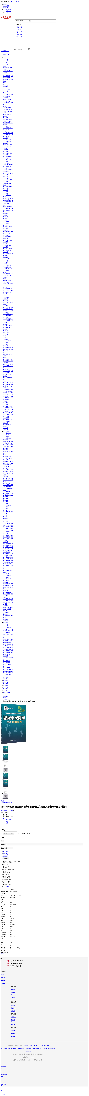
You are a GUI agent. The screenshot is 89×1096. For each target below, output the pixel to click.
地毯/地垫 (10, 478)
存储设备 (5, 605)
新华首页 (5, 677)
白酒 (12, 389)
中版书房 (5, 680)
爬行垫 (5, 672)
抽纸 (4, 470)
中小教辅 (8, 159)
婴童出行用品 (6, 662)
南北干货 (5, 369)
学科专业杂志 (8, 320)
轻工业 (5, 265)
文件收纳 (5, 458)
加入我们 (13, 1036)
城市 (7, 821)
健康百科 (5, 237)
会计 (7, 215)
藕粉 (8, 399)
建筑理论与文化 (7, 273)
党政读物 (5, 119)
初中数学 (5, 168)
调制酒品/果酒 (6, 389)
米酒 (10, 391)
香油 (12, 354)
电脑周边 (5, 582)
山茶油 (5, 356)
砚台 (8, 548)
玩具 (7, 624)
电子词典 (5, 518)
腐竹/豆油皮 (9, 374)
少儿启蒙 (5, 325)
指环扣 (8, 600)
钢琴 (10, 570)
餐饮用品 (8, 434)
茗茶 (7, 342)
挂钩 (7, 444)
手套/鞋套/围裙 (9, 464)
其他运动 (9, 250)
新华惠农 (5, 685)
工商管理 (9, 201)
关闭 (2, 840)
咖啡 (8, 394)
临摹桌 (6, 547)
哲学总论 (5, 101)
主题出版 (5, 678)
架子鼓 (7, 570)
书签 (6, 557)
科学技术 (5, 696)
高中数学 (10, 171)
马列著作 (10, 101)
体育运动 (5, 247)
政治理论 (5, 124)
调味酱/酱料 (9, 359)
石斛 (11, 419)
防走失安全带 (6, 664)
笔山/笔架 (9, 550)
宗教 (8, 102)
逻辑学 (5, 102)
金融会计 (8, 195)
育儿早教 (8, 223)
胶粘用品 (5, 553)
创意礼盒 (10, 495)
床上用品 (5, 478)
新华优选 (5, 682)
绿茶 (7, 382)
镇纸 (6, 550)
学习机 (5, 515)
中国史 (8, 94)
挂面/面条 (8, 366)
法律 (7, 91)
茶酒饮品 (10, 240)
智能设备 (5, 590)
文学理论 (5, 72)
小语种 (7, 176)
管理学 (9, 198)
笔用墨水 (10, 538)
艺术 (7, 62)
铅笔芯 (5, 540)
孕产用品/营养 (6, 661)
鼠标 (8, 585)
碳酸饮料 (7, 397)
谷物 (6, 399)
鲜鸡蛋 (5, 377)
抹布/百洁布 (9, 463)
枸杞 (4, 372)
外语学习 (8, 161)
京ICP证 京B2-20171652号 (30, 1045)
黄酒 (8, 391)
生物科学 (8, 290)
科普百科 (8, 141)
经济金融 (5, 300)
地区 (7, 823)
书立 (9, 562)
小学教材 (5, 166)
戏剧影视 (8, 79)
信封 (7, 527)
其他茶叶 (7, 386)
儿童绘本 (5, 149)
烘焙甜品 (5, 242)
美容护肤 (5, 228)
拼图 (8, 639)
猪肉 (7, 424)
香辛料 (11, 361)
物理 (12, 288)
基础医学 (5, 280)
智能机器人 (10, 592)
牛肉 (4, 424)
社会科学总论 (6, 128)
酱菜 (4, 359)
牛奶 (4, 402)
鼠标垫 (11, 585)
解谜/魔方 (9, 644)
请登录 (12, 1)
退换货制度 (13, 1017)
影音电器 (8, 577)
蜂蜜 (4, 421)
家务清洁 (5, 459)
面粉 (4, 349)
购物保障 (2, 974)
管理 (7, 191)
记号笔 (6, 538)
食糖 (8, 361)
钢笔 (8, 535)
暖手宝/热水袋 (6, 441)
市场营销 (5, 198)
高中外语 (5, 173)
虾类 (4, 428)
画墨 (8, 545)
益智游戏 (5, 153)
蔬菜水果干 (6, 406)
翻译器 (5, 592)
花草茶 (5, 384)
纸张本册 (8, 503)
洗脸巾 (7, 471)
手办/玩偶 (8, 657)
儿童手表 (9, 672)
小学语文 (10, 164)
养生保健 (5, 235)
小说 (7, 59)
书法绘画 (10, 153)
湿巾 (9, 470)
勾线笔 (9, 543)
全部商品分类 (5, 54)
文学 (7, 61)
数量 (4, 829)
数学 (9, 288)
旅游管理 (9, 200)
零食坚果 (5, 404)
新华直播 (5, 689)
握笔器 (7, 555)
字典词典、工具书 (7, 183)
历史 (7, 87)
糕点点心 (7, 409)
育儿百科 (5, 245)
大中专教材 (6, 178)
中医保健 (5, 498)
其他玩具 (7, 646)
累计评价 (5, 856)
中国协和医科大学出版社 (7, 810)
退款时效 (13, 1024)
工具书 (11, 310)
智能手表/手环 (6, 594)
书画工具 (8, 508)
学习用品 (8, 505)
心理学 (5, 310)
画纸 (10, 545)
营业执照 (28, 1051)
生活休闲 (5, 312)
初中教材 (10, 169)
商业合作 (13, 1030)
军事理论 (5, 123)
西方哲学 (10, 99)
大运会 (19, 29)
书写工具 (8, 506)
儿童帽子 (5, 632)
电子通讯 (9, 267)
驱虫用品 (10, 446)
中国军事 (10, 121)
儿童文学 (8, 139)
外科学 (10, 282)
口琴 (4, 570)
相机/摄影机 (6, 580)
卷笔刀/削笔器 (6, 560)
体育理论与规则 (7, 248)
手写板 (5, 565)
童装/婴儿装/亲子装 (8, 630)
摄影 (4, 76)
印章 (11, 548)
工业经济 (5, 208)
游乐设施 (9, 647)
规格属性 (5, 853)
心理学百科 (6, 114)
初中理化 (5, 169)
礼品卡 (5, 690)
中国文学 (10, 71)
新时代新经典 (6, 692)
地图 (6, 255)
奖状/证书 (10, 527)
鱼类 (7, 428)
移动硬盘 (9, 609)
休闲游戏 (10, 226)
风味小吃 (5, 364)
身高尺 (11, 671)
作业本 (6, 532)
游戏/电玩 (5, 619)
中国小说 (5, 67)
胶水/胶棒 (7, 558)
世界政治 (5, 121)
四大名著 (19, 36)
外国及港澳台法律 (7, 111)
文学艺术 (5, 295)
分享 (3, 801)
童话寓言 (10, 146)
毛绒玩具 (9, 649)
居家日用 (8, 433)
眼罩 (12, 441)
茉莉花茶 (10, 382)
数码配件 (5, 614)
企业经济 (8, 210)
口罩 (9, 451)
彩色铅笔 (5, 543)
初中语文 (10, 166)
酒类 (4, 387)
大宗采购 (13, 1033)
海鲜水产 (5, 426)
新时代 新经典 (6, 332)
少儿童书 (5, 324)
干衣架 (10, 444)
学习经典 (5, 334)
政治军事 (5, 118)
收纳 (4, 454)
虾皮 (7, 372)
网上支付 (13, 989)
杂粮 (4, 347)
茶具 (7, 485)
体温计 (6, 443)
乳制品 (5, 401)
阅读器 (5, 510)
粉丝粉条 (5, 371)
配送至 (5, 815)
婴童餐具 (5, 669)
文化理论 (5, 133)
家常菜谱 (5, 240)
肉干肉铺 (7, 407)
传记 (7, 64)
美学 (4, 104)
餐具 (12, 485)
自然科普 (5, 288)
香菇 (9, 371)
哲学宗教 (8, 89)
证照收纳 (10, 456)
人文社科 (5, 305)
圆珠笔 (8, 537)
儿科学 (7, 283)
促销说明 (3, 980)
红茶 (4, 382)
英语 (4, 176)
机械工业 (9, 265)
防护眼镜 (5, 451)
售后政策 (5, 855)
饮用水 (5, 394)
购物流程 (3, 977)
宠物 (4, 231)
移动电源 (5, 615)
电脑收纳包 (6, 587)
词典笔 (5, 520)
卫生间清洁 (6, 466)
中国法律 (10, 109)
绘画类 (5, 639)
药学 (7, 282)
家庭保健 (10, 237)
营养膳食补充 (6, 419)
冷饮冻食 (5, 429)
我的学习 (5, 4)
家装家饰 (8, 231)
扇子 (4, 444)
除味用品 (5, 461)
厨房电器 (8, 575)
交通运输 (7, 268)
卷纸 (7, 470)
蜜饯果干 (8, 413)
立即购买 (11, 833)
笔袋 (8, 565)
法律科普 (5, 109)
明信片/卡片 (8, 530)
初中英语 (10, 168)
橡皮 (12, 560)
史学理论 (8, 96)
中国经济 (5, 206)
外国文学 (5, 71)
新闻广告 (8, 11)
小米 (9, 347)
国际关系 (10, 123)
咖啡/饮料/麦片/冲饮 (8, 392)
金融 (4, 215)
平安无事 (19, 27)
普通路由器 (6, 612)
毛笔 (9, 547)
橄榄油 (5, 354)
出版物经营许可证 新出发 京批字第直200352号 (12, 1048)
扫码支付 (13, 997)
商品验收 (13, 1008)
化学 (4, 290)
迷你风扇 (10, 443)
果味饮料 (7, 396)
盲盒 (7, 625)
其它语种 (10, 186)
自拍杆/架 (9, 599)
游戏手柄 (5, 620)
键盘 (9, 583)
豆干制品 (8, 414)
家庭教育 (10, 245)
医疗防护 (5, 449)
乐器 (4, 568)
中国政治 (10, 119)
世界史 (5, 94)
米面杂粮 (8, 340)
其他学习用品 (9, 563)
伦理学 (11, 102)
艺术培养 (5, 154)
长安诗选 (19, 31)
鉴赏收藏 (8, 76)
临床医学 (10, 280)
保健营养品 (6, 418)
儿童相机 (8, 654)
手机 (6, 604)
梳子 (8, 473)
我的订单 (5, 7)
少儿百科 (10, 325)
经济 (7, 193)
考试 (4, 185)
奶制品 (7, 416)
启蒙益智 (5, 151)
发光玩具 (8, 652)
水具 (4, 485)
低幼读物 (10, 156)
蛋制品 (5, 376)
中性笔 (5, 535)
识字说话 (10, 154)
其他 (7, 330)
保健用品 (5, 496)
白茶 (10, 386)
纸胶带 (11, 558)
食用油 (8, 354)
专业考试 (5, 687)
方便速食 (5, 362)
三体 (18, 33)
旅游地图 (5, 252)
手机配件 (5, 597)
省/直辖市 (8, 819)
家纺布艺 (8, 436)
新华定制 (19, 26)
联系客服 (3, 983)
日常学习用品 (6, 552)
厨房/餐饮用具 (6, 483)
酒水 (7, 344)
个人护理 (8, 578)
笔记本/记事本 (6, 523)
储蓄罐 (6, 495)
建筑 (7, 260)
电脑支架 (5, 583)
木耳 (12, 371)
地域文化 (8, 134)
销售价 (2, 812)
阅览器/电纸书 (6, 511)
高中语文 (5, 171)
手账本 (10, 532)
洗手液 (11, 471)
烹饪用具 (5, 486)
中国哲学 (5, 99)
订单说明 (13, 1011)
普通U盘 (9, 607)
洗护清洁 (5, 468)
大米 (7, 347)
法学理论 (10, 107)
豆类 (12, 347)
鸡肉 (9, 424)
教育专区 (5, 317)
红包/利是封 (6, 493)
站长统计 (3, 1094)
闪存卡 (5, 607)
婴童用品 (8, 627)
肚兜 (9, 632)
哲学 (12, 307)
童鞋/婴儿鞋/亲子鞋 (8, 629)
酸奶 (7, 402)
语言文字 (7, 129)
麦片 (10, 394)
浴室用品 (5, 448)
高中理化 (10, 173)
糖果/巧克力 (8, 411)
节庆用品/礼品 (6, 491)
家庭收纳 (5, 456)
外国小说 (10, 67)
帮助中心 (8, 9)
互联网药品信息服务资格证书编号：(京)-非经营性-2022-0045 (40, 1048)
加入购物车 (6, 833)
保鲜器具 (10, 486)
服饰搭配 (5, 226)
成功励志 (5, 216)
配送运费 (13, 1005)
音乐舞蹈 (8, 77)
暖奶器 (9, 669)
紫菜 (9, 372)
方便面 (9, 364)
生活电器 (8, 573)
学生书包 (5, 562)
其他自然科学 (9, 292)
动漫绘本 (5, 148)
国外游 (5, 253)
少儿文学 (10, 327)
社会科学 (5, 126)
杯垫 (7, 446)
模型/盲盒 (5, 656)
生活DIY (8, 233)
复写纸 (5, 528)
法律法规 (5, 107)
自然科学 (5, 287)
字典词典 (5, 181)
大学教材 (5, 180)
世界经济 (10, 206)
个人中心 (6, 6)
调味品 (5, 357)
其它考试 (5, 188)
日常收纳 (8, 438)
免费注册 (16, 1)
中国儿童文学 (6, 144)
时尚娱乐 (5, 225)
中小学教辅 (6, 163)
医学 (7, 262)
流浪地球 (19, 34)
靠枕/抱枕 (5, 480)
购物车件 (5, 51)
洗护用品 (9, 674)
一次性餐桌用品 (7, 488)
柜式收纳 (10, 458)
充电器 (5, 599)
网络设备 (5, 610)
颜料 (6, 548)
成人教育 (10, 180)
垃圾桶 (9, 461)
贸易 (9, 208)
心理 (4, 112)
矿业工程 (7, 270)
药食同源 (8, 421)
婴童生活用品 (6, 667)
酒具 (9, 485)
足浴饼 (5, 473)
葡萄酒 (5, 391)
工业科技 (8, 258)
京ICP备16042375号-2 (44, 1045)
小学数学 (5, 164)
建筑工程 (9, 275)
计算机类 (5, 186)
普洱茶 (8, 384)
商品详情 (5, 851)
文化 (4, 131)
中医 (4, 282)
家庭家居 (5, 230)
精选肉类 (5, 423)
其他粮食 (8, 349)
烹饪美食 (8, 221)
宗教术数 (10, 309)
